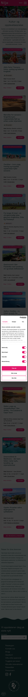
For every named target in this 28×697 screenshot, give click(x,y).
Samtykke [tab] (5, 321)
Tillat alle (14, 368)
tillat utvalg (14, 373)
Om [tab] (23, 321)
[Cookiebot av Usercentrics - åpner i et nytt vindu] (20, 318)
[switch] (24, 352)
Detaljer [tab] (14, 321)
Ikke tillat (14, 378)
